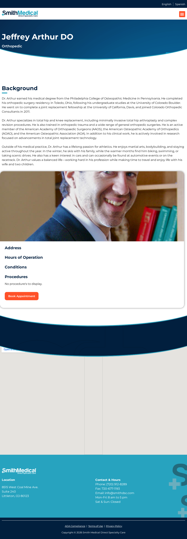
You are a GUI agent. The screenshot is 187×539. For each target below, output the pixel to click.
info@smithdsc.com (119, 493)
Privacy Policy (114, 526)
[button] (182, 14)
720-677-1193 (111, 488)
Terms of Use (95, 526)
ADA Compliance (75, 526)
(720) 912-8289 (116, 484)
